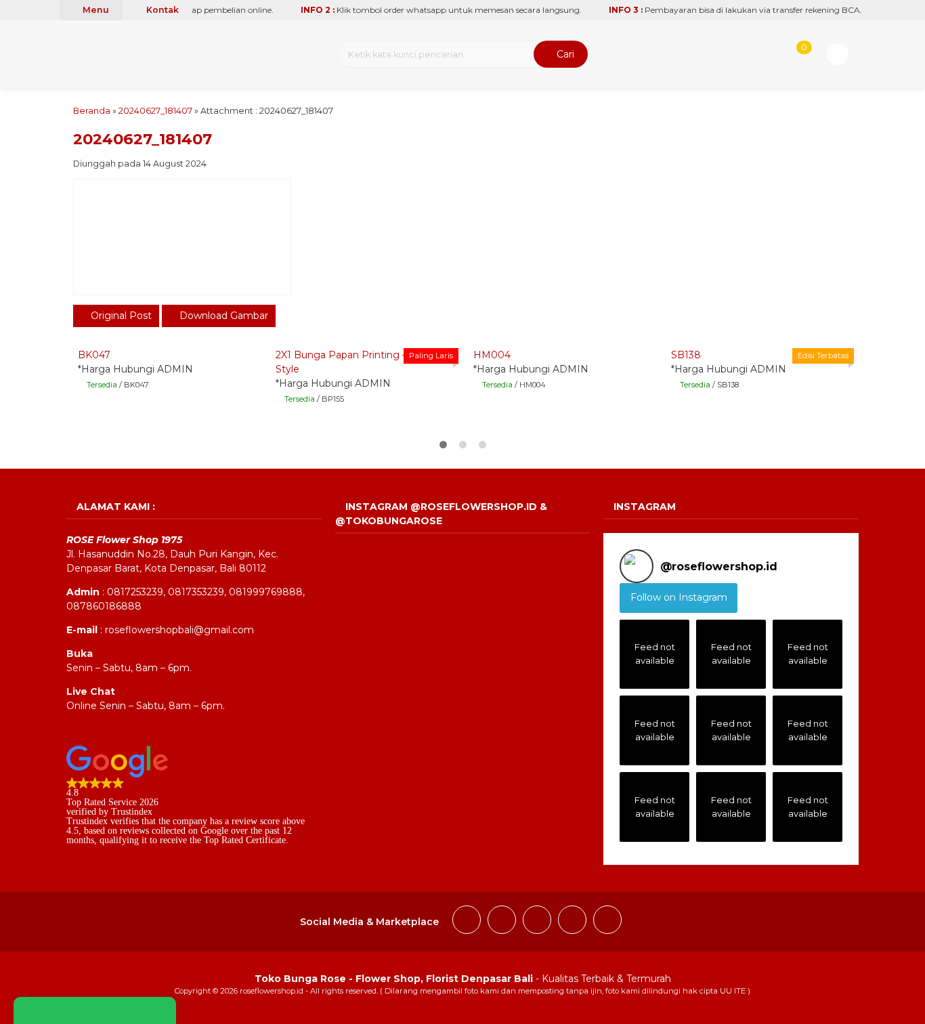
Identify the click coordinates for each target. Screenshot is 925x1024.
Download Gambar (222, 316)
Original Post (120, 316)
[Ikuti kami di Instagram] (502, 921)
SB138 (686, 355)
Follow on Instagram (678, 597)
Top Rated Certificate (245, 840)
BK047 (94, 355)
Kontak (161, 10)
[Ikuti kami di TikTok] (537, 921)
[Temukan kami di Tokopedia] (607, 921)
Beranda (91, 111)
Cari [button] (564, 54)
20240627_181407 (155, 111)
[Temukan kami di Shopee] (572, 921)
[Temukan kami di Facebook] (466, 921)
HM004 (492, 355)
